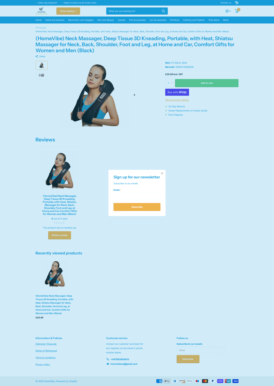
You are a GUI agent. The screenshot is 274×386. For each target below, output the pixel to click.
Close (162, 173)
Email (117, 190)
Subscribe (137, 207)
